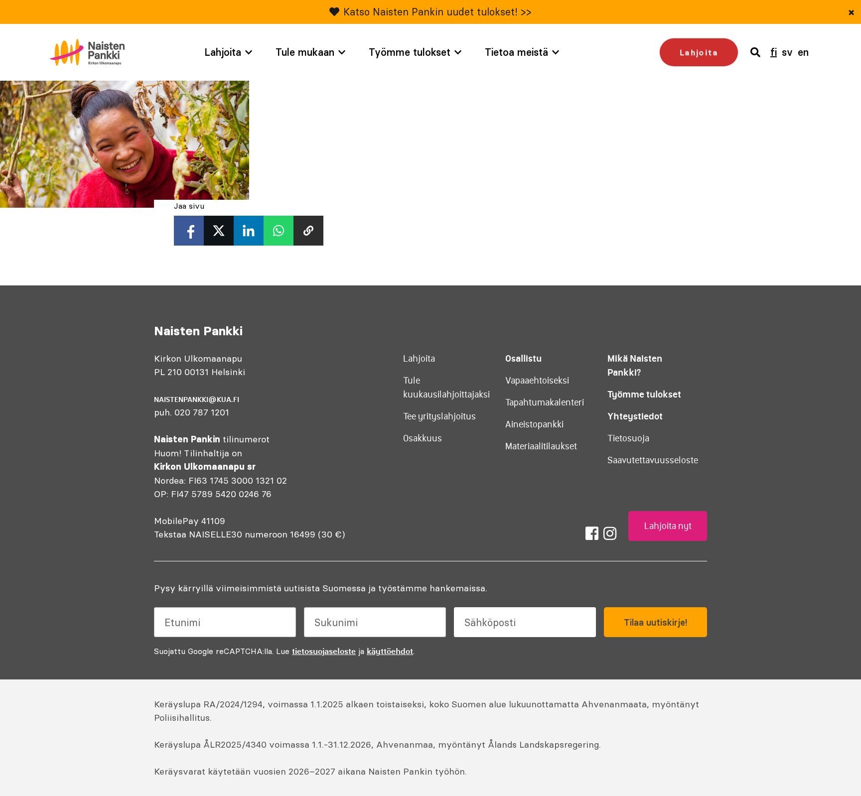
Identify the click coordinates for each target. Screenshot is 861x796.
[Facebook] (591, 533)
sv (787, 52)
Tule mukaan (305, 52)
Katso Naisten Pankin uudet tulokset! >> (437, 11)
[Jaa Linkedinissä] (249, 231)
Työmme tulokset (409, 52)
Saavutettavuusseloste (652, 460)
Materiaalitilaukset (541, 446)
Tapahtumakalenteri (544, 402)
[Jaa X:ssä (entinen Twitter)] (219, 231)
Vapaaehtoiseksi (537, 380)
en (803, 52)
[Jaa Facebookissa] (189, 231)
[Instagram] (609, 533)
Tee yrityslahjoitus (439, 416)
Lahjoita (222, 52)
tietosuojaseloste (324, 651)
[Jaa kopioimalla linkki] (308, 231)
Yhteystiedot (635, 416)
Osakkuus (422, 438)
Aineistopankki (534, 424)
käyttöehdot (390, 651)
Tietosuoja (628, 438)
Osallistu (523, 358)
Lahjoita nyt (668, 526)
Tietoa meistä (516, 52)
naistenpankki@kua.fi (196, 399)
